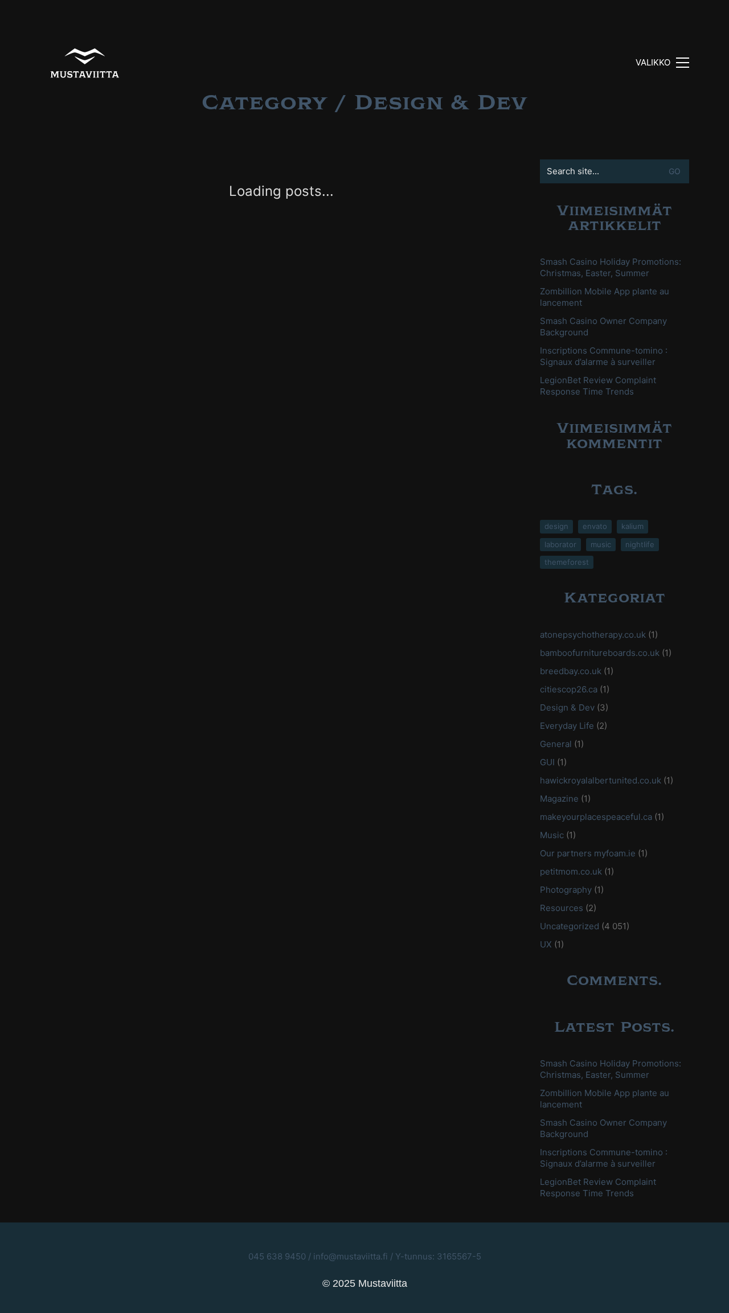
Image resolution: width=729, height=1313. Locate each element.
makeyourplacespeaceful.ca (596, 816)
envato (595, 526)
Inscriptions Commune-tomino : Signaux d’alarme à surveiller (603, 356)
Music (552, 835)
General (556, 743)
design (556, 526)
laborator (560, 544)
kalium (632, 526)
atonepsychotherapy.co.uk (593, 634)
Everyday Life (567, 725)
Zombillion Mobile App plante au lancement (604, 297)
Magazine (559, 798)
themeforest (566, 562)
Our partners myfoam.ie (588, 853)
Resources (561, 907)
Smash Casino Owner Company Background (603, 326)
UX (546, 944)
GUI (547, 762)
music (601, 544)
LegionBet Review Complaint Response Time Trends (598, 386)
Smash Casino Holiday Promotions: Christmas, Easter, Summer (610, 267)
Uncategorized (569, 926)
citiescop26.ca (568, 689)
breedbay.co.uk (570, 671)
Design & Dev (440, 102)
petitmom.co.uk (571, 871)
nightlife (639, 544)
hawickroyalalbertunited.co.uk (600, 780)
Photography (566, 889)
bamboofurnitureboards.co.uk (600, 652)
